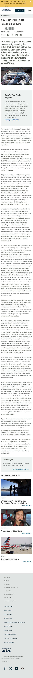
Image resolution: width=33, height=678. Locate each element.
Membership (7, 584)
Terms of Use (8, 618)
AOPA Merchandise (10, 634)
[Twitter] (11, 668)
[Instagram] (16, 668)
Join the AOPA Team (9, 594)
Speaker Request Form (10, 601)
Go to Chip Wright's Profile (21, 469)
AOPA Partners (8, 597)
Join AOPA (6, 580)
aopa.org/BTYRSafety (12, 120)
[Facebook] (5, 668)
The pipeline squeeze (10, 559)
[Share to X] (12, 35)
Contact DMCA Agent (10, 638)
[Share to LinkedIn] (16, 35)
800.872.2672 (5, 661)
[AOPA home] (6, 11)
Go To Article (26, 505)
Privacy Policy (8, 626)
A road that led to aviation (12, 531)
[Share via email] (21, 35)
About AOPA (7, 577)
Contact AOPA (8, 606)
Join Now (19, 10)
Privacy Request (9, 642)
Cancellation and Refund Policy (14, 622)
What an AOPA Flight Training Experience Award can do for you (15, 502)
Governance (7, 591)
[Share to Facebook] (8, 35)
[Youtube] (22, 668)
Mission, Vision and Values (11, 587)
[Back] (2, 15)
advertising (7, 614)
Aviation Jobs (8, 630)
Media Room (7, 610)
